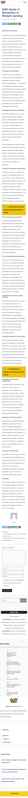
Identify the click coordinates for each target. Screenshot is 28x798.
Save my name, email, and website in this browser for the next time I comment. (14, 583)
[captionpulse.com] (3, 2)
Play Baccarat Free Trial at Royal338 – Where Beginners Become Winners (14, 672)
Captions (15, 793)
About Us (6, 735)
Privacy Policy (7, 742)
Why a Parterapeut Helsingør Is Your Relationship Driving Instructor (11, 654)
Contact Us (6, 739)
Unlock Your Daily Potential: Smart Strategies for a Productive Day (13, 686)
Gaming (6, 532)
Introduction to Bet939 (12, 679)
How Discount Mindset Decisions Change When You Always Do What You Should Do (14, 663)
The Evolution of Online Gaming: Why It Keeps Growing (12, 694)
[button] (19, 2)
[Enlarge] (17, 617)
